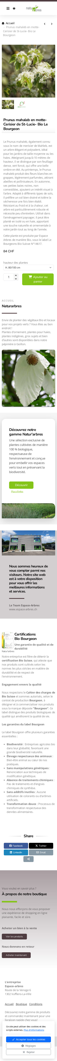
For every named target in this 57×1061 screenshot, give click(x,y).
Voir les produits (14, 936)
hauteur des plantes (15, 262)
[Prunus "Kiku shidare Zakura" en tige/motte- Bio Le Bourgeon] (51, 24)
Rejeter (31, 1052)
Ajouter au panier (39, 279)
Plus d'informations (34, 1029)
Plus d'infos (17, 491)
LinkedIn (17, 852)
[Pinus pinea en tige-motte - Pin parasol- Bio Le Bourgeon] (44, 24)
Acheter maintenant (16, 955)
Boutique (21, 1004)
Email (43, 852)
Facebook (17, 846)
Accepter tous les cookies (30, 1039)
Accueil (10, 23)
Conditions (35, 1004)
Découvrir (21, 485)
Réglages (30, 1045)
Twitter (43, 846)
